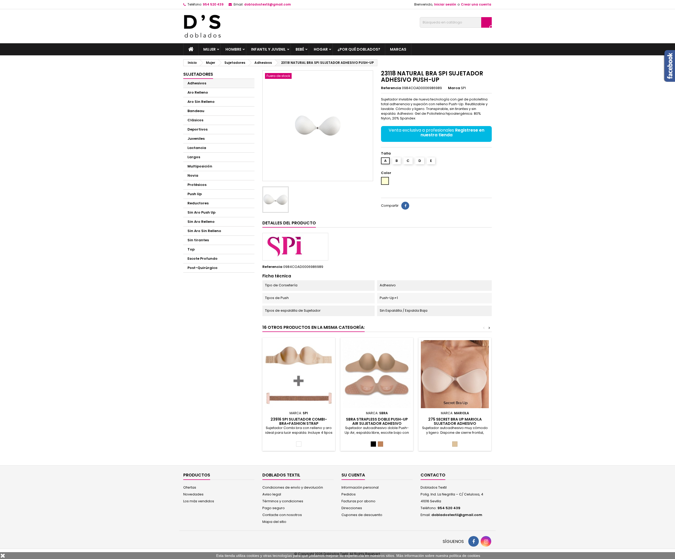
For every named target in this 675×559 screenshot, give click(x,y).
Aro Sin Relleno (201, 101)
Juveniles (196, 138)
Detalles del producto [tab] (289, 223)
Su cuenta (353, 475)
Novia (192, 175)
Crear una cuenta (476, 4)
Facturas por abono (358, 501)
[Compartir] (405, 206)
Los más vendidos (198, 501)
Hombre (233, 49)
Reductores (198, 203)
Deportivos (197, 129)
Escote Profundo (202, 258)
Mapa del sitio (274, 521)
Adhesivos (196, 83)
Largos (193, 157)
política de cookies (464, 555)
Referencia (391, 88)
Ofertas (189, 487)
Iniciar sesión (445, 4)
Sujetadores (198, 74)
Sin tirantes (198, 240)
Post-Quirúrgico (202, 267)
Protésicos (196, 184)
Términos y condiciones (282, 501)
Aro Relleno (197, 92)
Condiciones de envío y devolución (292, 487)
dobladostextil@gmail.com (267, 4)
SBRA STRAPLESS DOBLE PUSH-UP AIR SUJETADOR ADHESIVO (377, 421)
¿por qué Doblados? (359, 49)
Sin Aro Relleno (201, 221)
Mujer (209, 49)
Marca (454, 88)
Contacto (433, 475)
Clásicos (195, 120)
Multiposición (199, 166)
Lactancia (196, 147)
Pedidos (348, 494)
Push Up (194, 193)
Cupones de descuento (361, 514)
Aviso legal (271, 494)
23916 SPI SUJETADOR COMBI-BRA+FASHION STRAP (299, 421)
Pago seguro (273, 507)
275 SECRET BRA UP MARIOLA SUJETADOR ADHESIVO (455, 421)
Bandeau (195, 110)
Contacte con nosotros (282, 514)
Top (191, 249)
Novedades (193, 494)
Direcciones (351, 507)
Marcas (398, 49)
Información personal (360, 487)
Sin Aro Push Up (201, 212)
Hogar (321, 49)
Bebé (300, 49)
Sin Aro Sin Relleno (204, 230)
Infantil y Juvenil (268, 49)
